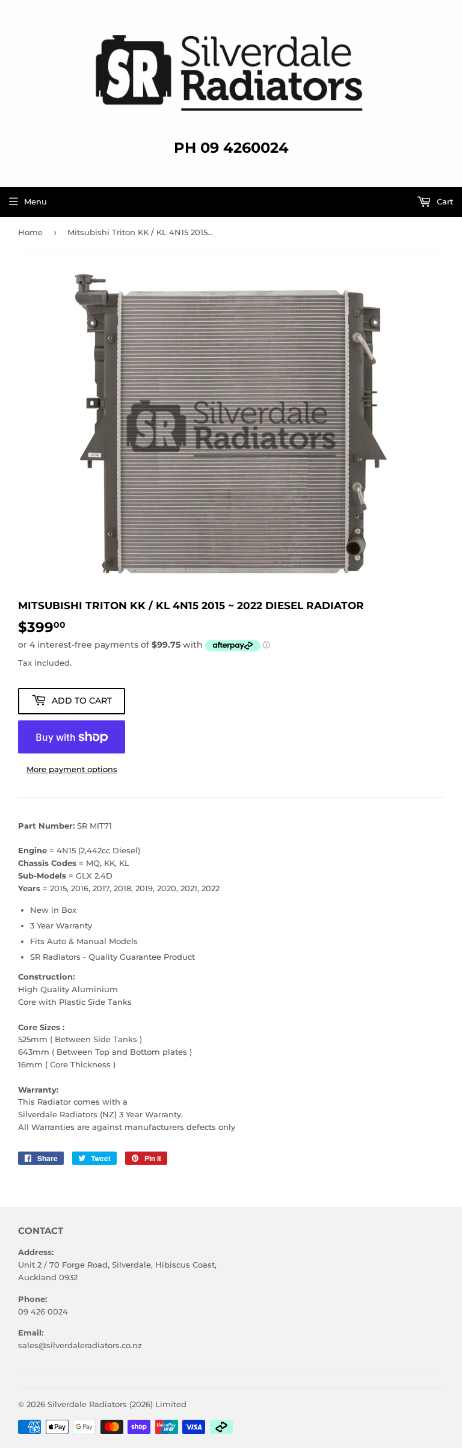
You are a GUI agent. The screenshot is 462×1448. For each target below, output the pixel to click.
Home (30, 232)
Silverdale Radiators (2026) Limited (117, 1404)
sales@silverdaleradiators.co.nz (80, 1345)
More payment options (71, 769)
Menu (35, 201)
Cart (443, 201)
